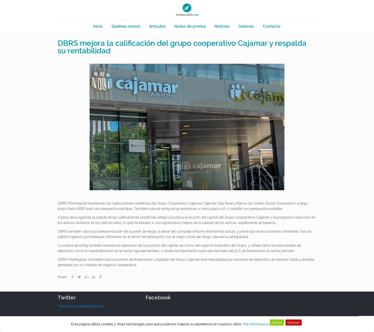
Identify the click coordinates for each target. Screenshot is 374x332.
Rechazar (293, 322)
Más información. (256, 324)
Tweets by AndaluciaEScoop (81, 306)
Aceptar (277, 322)
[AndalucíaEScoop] (187, 10)
